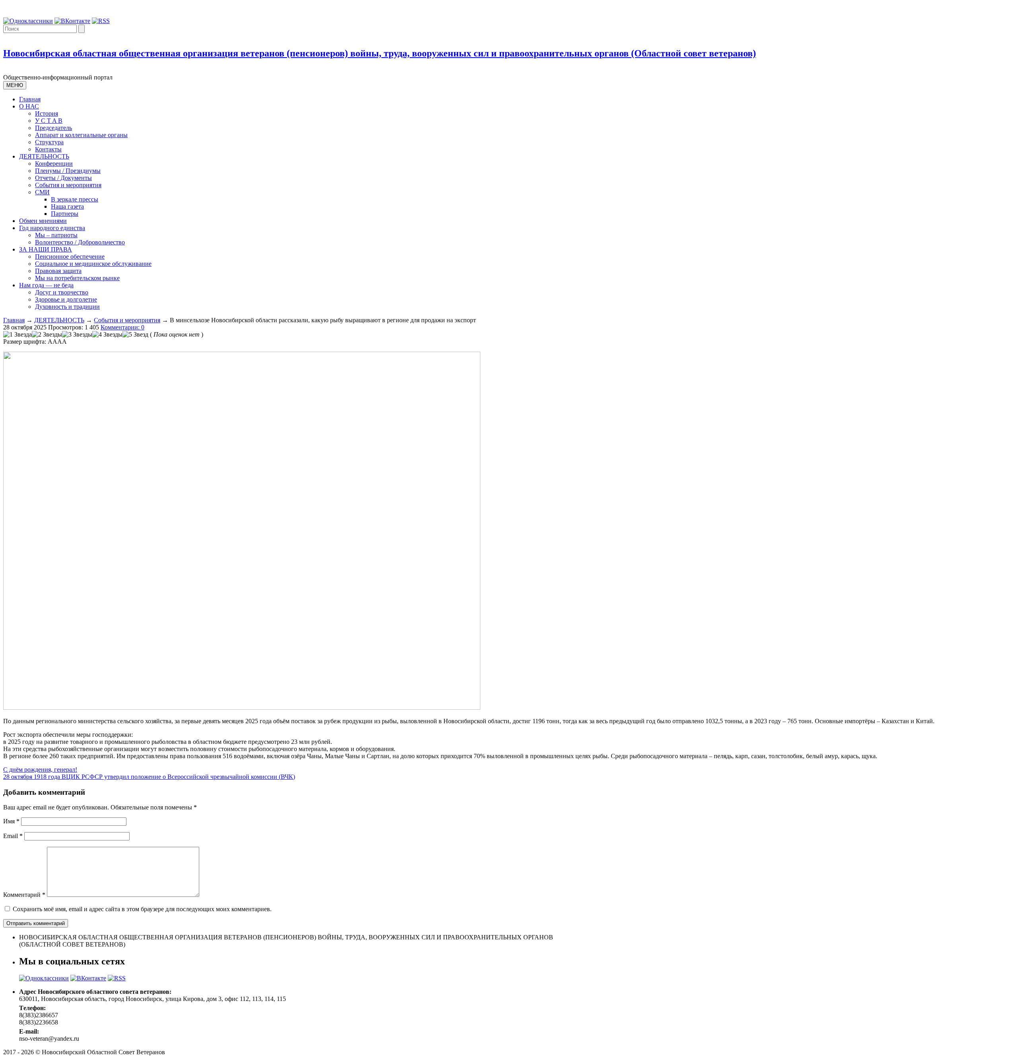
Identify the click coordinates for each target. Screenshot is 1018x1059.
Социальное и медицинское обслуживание (93, 263)
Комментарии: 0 (122, 327)
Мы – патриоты (56, 235)
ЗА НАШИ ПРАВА (45, 249)
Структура (49, 142)
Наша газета (67, 206)
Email (13, 835)
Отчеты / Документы (63, 177)
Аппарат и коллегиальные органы (81, 135)
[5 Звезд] (135, 334)
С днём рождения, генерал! (40, 769)
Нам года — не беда (46, 285)
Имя (11, 821)
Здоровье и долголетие (66, 299)
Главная (30, 99)
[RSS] (101, 20)
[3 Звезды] (77, 334)
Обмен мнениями (43, 220)
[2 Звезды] (47, 334)
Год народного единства (52, 228)
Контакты (48, 149)
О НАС (29, 106)
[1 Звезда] (17, 334)
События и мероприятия (68, 185)
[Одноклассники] (28, 20)
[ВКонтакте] (72, 20)
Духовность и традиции (67, 306)
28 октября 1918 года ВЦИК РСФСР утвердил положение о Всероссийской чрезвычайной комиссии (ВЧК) (149, 776)
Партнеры (64, 213)
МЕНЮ (14, 85)
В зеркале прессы (74, 199)
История (46, 113)
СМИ (42, 192)
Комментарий (24, 894)
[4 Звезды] (107, 334)
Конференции (54, 163)
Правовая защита (58, 270)
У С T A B (48, 120)
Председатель (53, 127)
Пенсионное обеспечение (70, 256)
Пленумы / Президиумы (68, 170)
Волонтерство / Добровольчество (80, 242)
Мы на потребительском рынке (77, 278)
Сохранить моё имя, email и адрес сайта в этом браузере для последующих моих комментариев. (142, 909)
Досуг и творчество (61, 292)
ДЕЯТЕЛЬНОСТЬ (44, 156)
